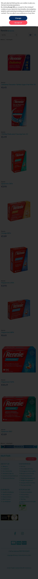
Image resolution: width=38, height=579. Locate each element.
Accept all (18, 23)
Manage (18, 18)
